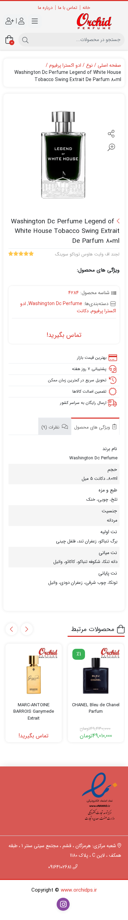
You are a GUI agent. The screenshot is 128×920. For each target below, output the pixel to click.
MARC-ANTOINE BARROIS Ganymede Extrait (33, 712)
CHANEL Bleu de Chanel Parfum (95, 708)
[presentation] (27, 629)
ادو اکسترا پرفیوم (65, 65)
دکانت (83, 311)
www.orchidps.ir (79, 890)
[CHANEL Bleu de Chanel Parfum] (95, 671)
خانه (86, 7)
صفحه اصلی (109, 65)
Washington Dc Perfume (55, 303)
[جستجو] (25, 40)
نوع (89, 65)
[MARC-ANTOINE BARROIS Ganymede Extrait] (33, 671)
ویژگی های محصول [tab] (92, 427)
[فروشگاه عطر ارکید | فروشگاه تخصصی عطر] (96, 21)
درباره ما (45, 7)
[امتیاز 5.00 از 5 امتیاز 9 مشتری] (21, 254)
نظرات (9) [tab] (51, 427)
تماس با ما (67, 7)
